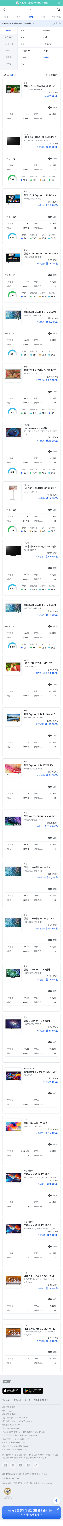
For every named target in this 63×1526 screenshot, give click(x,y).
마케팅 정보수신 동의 (39, 1474)
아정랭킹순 (51, 75)
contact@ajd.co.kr (20, 1439)
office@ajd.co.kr (19, 1449)
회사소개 (6, 1400)
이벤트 (27, 1400)
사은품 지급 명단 (41, 1400)
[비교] (56, 1500)
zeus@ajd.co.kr (31, 1435)
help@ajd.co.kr (18, 1442)
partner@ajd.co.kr (20, 1446)
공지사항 (17, 1400)
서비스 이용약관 (23, 1474)
